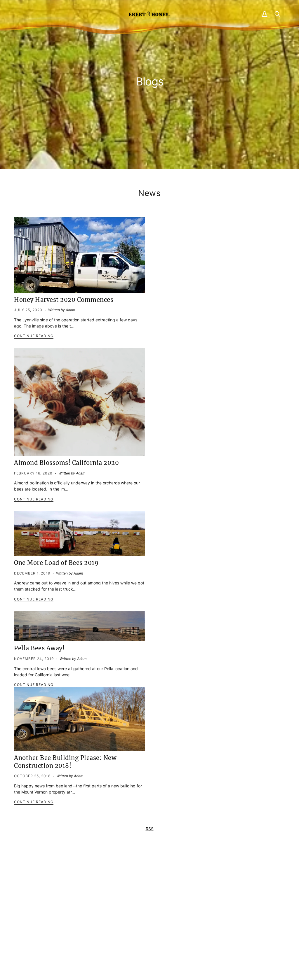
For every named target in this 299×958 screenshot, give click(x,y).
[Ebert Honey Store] (149, 13)
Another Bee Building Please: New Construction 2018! (65, 761)
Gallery (143, 908)
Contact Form (75, 884)
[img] (65, 915)
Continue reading (33, 336)
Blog (141, 902)
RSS (150, 828)
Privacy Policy (222, 884)
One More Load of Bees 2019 (56, 562)
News (149, 193)
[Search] (277, 13)
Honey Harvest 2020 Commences (63, 299)
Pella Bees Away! (39, 648)
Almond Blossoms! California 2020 (66, 462)
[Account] (264, 13)
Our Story (146, 896)
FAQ (141, 890)
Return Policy (221, 890)
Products (145, 884)
